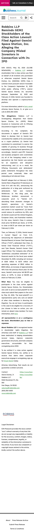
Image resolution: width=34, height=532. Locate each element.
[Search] (21, 17)
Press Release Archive (20, 520)
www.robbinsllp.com (9, 393)
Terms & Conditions (17, 529)
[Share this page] (31, 18)
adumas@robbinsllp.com (11, 388)
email (30, 106)
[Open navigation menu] (3, 18)
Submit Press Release (17, 524)
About (8, 520)
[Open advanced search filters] (26, 17)
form (26, 106)
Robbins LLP (20, 70)
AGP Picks (5, 3)
